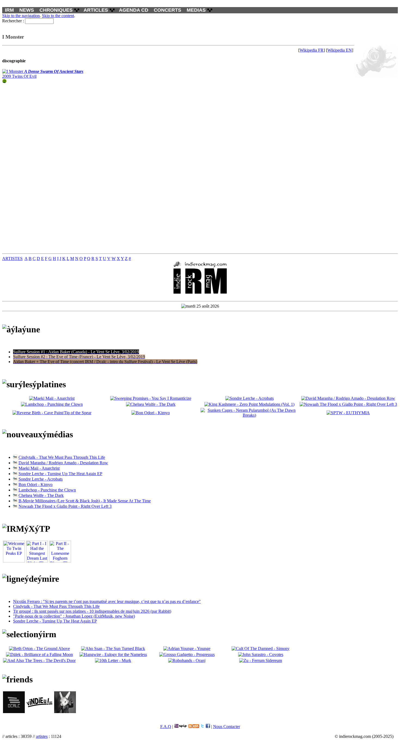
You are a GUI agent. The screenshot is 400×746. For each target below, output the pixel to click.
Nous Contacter (226, 726)
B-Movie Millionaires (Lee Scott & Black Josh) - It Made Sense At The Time (85, 501)
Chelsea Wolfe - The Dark (41, 495)
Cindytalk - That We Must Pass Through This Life (62, 457)
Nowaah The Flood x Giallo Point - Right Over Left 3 (65, 506)
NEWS (26, 10)
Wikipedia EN (339, 50)
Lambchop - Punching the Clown (47, 490)
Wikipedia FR (312, 50)
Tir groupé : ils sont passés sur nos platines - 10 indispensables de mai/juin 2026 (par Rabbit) (92, 611)
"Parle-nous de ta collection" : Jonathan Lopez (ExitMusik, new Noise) (74, 616)
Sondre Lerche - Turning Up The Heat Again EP (60, 473)
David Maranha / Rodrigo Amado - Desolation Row (63, 462)
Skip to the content (58, 15)
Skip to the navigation (21, 15)
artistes (42, 736)
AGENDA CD (133, 10)
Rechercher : (13, 20)
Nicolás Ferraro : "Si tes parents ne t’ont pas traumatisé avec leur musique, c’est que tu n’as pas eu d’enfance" (107, 601)
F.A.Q (165, 726)
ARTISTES (12, 258)
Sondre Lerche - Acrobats (41, 479)
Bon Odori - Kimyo (36, 484)
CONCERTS (167, 10)
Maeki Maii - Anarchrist (39, 468)
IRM (9, 10)
